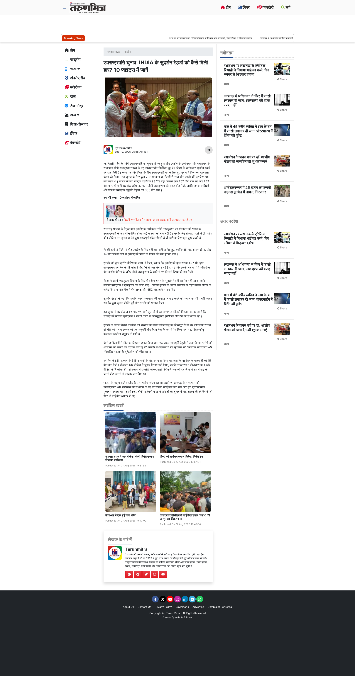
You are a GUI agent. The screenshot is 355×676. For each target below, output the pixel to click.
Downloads (182, 606)
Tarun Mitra (173, 613)
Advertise (198, 606)
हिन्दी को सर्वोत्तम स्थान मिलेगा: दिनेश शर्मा (182, 456)
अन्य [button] (73, 115)
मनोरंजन (75, 87)
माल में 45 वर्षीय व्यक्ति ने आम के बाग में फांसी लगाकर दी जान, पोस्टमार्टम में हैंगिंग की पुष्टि (248, 131)
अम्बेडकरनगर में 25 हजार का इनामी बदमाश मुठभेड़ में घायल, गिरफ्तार (247, 189)
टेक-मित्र (76, 105)
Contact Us (144, 606)
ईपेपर (246, 7)
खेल (72, 96)
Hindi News (113, 51)
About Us (128, 606)
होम (228, 7)
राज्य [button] (73, 69)
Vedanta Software (183, 617)
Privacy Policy (163, 606)
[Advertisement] (128, 24)
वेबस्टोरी (268, 7)
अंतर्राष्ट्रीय (77, 78)
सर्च (287, 7)
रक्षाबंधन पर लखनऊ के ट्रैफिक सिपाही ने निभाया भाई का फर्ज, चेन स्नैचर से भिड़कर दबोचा (190, 38)
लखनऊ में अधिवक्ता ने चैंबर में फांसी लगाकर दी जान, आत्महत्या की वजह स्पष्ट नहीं (278, 38)
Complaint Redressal (220, 606)
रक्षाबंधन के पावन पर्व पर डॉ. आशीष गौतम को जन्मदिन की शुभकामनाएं (247, 159)
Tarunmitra (136, 549)
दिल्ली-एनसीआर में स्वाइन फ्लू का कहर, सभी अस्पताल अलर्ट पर (158, 220)
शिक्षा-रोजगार (78, 124)
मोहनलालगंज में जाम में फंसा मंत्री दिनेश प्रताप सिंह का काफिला (129, 458)
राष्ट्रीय (74, 59)
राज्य (226, 84)
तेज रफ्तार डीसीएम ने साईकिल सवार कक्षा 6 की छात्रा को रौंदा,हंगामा (185, 517)
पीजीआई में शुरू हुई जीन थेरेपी (120, 515)
